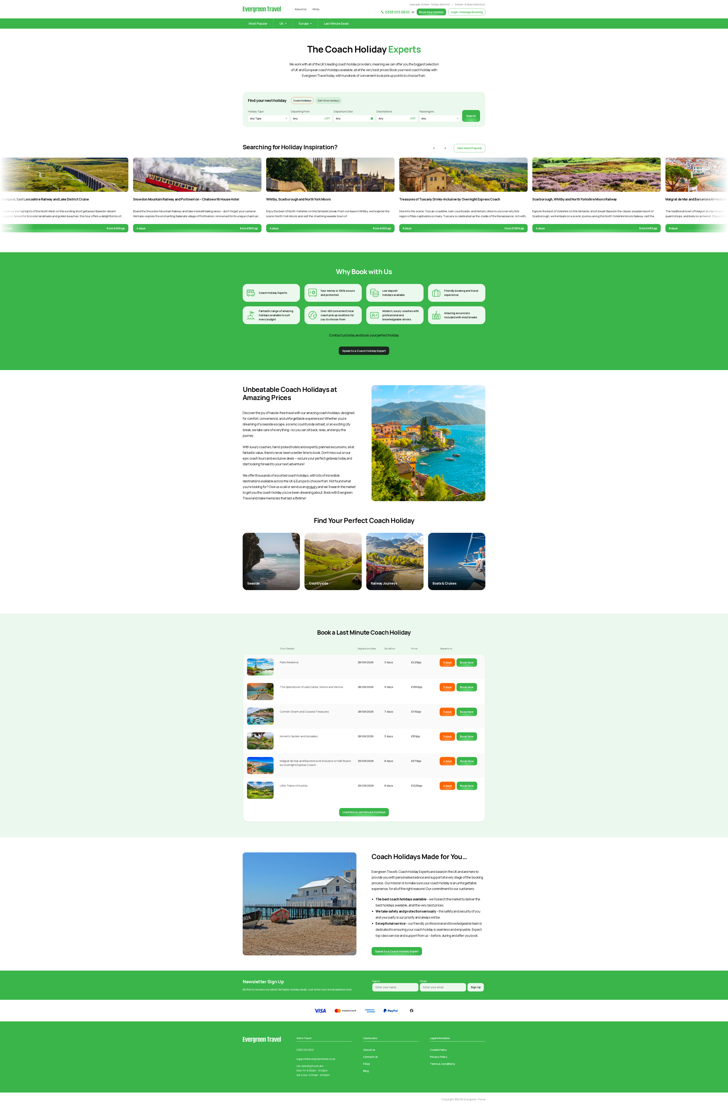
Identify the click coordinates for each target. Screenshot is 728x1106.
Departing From (300, 111)
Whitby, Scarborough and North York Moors (298, 199)
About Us (301, 9)
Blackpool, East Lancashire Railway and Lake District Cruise (44, 199)
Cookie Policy (438, 1050)
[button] (434, 148)
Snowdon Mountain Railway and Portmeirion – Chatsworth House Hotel (186, 199)
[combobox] (268, 118)
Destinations (384, 111)
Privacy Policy (438, 1057)
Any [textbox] (423, 118)
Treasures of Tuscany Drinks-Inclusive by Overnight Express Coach (449, 199)
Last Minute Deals (336, 23)
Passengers (426, 111)
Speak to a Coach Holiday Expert (397, 951)
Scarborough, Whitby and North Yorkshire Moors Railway (574, 199)
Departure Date (343, 111)
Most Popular (258, 23)
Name (376, 981)
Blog (366, 1071)
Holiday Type (256, 111)
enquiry (311, 487)
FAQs (316, 9)
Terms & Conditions (442, 1064)
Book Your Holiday (431, 12)
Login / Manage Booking (467, 12)
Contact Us (370, 1057)
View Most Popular (469, 148)
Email (423, 981)
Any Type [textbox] (255, 118)
